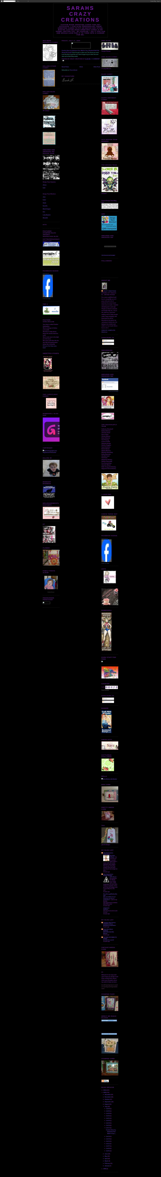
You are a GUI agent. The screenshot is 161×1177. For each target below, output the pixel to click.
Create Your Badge (46, 298)
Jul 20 (108, 1120)
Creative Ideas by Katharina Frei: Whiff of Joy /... (111, 1131)
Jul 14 (108, 1138)
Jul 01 (108, 1150)
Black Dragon (46, 209)
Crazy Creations (109, 291)
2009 (104, 1092)
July (106, 1106)
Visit (108, 255)
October (107, 1099)
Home (81, 66)
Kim (44, 211)
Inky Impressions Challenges (108, 853)
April (106, 1158)
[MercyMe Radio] (109, 1020)
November (108, 1097)
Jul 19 (108, 1123)
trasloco (105, 909)
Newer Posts (65, 66)
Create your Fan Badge (113, 391)
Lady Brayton (46, 214)
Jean (44, 197)
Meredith (45, 218)
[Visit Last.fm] (112, 1034)
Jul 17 (108, 1127)
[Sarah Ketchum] (48, 296)
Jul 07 (108, 1146)
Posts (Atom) (73, 70)
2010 (104, 1090)
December (108, 1094)
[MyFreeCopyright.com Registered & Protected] (51, 452)
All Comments (107, 343)
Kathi (44, 200)
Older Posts (96, 66)
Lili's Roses (113, 876)
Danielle (45, 206)
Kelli (44, 188)
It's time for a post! (108, 940)
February (107, 1163)
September (108, 1101)
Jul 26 (108, 1111)
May (106, 1156)
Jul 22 (108, 1115)
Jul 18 (108, 1125)
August (107, 1104)
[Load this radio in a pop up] (116, 1034)
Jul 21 (108, 1118)
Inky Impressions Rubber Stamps (108, 874)
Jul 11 (108, 1143)
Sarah (44, 203)
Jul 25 (108, 1113)
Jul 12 (108, 1141)
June (106, 1153)
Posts (105, 340)
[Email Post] (63, 60)
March (107, 1161)
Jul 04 (108, 1148)
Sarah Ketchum (46, 273)
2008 (104, 1168)
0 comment (96, 59)
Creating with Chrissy (109, 922)
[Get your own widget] (105, 1034)
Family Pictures (51, 592)
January (107, 1165)
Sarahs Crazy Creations (80, 14)
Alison (44, 185)
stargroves (106, 908)
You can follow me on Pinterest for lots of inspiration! (109, 898)
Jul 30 (108, 1108)
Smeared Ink (109, 386)
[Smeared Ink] (104, 388)
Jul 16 (108, 1136)
